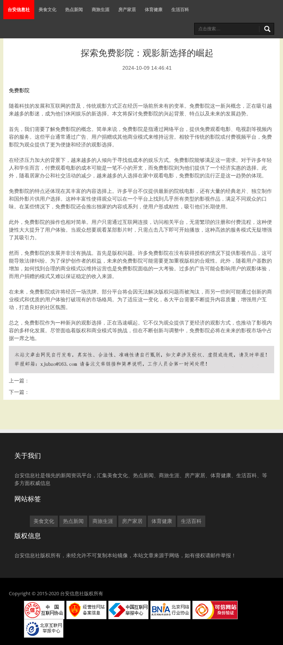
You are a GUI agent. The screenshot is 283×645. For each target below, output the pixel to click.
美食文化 (47, 9)
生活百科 (180, 9)
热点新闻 (74, 9)
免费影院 (19, 90)
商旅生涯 (100, 9)
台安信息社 (19, 9)
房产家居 (127, 9)
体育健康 (154, 9)
